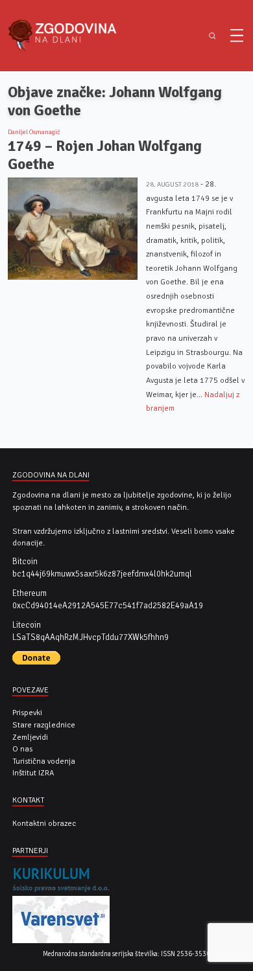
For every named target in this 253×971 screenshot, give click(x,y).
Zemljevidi (30, 737)
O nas (22, 749)
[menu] (237, 35)
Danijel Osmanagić (34, 132)
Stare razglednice (43, 725)
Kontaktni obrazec (44, 823)
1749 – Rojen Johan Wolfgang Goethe (105, 155)
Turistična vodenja (43, 761)
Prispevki (27, 712)
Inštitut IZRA (33, 773)
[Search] (212, 36)
